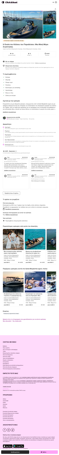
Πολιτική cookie (6, 356)
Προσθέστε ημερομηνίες (12, 209)
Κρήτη (4, 406)
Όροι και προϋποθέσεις (8, 358)
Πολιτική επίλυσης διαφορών (10, 367)
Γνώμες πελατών (7, 386)
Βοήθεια (5, 346)
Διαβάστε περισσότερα (9, 112)
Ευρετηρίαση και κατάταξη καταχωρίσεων (13, 365)
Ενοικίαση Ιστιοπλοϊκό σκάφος (10, 411)
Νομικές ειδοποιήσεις (8, 360)
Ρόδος (4, 402)
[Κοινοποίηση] (55, 9)
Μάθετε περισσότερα (12, 214)
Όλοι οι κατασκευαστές (8, 420)
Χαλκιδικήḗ (5, 400)
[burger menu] (53, 2)
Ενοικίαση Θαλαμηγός (8, 418)
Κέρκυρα (5, 404)
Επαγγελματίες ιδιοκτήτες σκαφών (11, 353)
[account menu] (56, 2)
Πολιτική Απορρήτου (8, 354)
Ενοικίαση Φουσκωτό (8, 416)
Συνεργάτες (6, 361)
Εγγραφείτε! (6, 363)
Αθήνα (4, 399)
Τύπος (4, 351)
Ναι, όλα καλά (7, 321)
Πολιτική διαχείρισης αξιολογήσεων (11, 368)
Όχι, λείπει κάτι (17, 321)
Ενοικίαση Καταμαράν (8, 415)
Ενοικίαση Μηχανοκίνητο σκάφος (11, 413)
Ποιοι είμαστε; (6, 347)
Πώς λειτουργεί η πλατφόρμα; (10, 349)
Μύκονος (5, 407)
